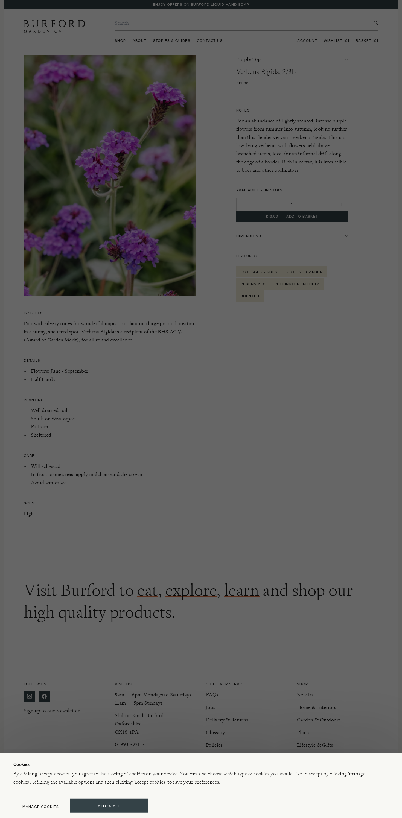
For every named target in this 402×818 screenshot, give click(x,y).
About (140, 40)
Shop (120, 40)
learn (242, 590)
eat (147, 590)
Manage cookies (40, 806)
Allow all (109, 805)
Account (307, 40)
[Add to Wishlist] (346, 57)
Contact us (210, 40)
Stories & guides (171, 40)
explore (191, 590)
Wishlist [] (336, 40)
